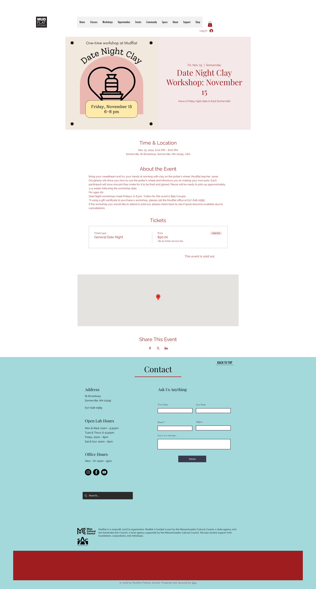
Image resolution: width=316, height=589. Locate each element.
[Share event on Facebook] (150, 348)
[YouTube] (104, 472)
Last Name (201, 404)
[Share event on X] (158, 348)
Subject (199, 422)
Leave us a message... (168, 435)
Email (160, 422)
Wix (194, 582)
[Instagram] (88, 472)
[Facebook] (96, 472)
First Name (163, 404)
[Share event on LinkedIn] (166, 348)
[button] (210, 24)
